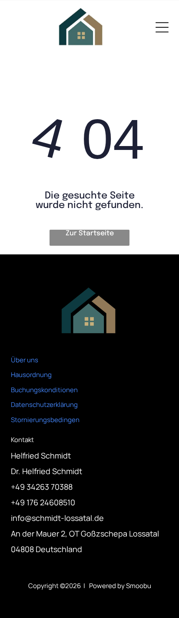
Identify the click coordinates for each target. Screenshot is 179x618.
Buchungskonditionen (44, 389)
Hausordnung (31, 374)
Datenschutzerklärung (44, 404)
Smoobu (138, 585)
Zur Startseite (90, 233)
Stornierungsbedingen (45, 419)
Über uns (24, 359)
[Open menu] (162, 27)
